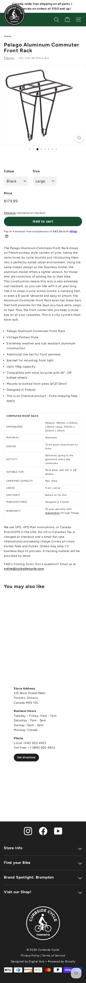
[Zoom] (79, 138)
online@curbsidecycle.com (24, 568)
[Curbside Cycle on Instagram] (28, 830)
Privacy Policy (30, 955)
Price (8, 193)
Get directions (26, 757)
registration (52, 512)
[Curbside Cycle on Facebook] (43, 830)
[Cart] (67, 19)
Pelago (9, 58)
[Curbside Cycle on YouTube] (58, 830)
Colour (9, 171)
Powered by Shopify (61, 961)
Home (7, 36)
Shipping (10, 212)
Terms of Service (53, 955)
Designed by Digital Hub (27, 961)
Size (36, 171)
